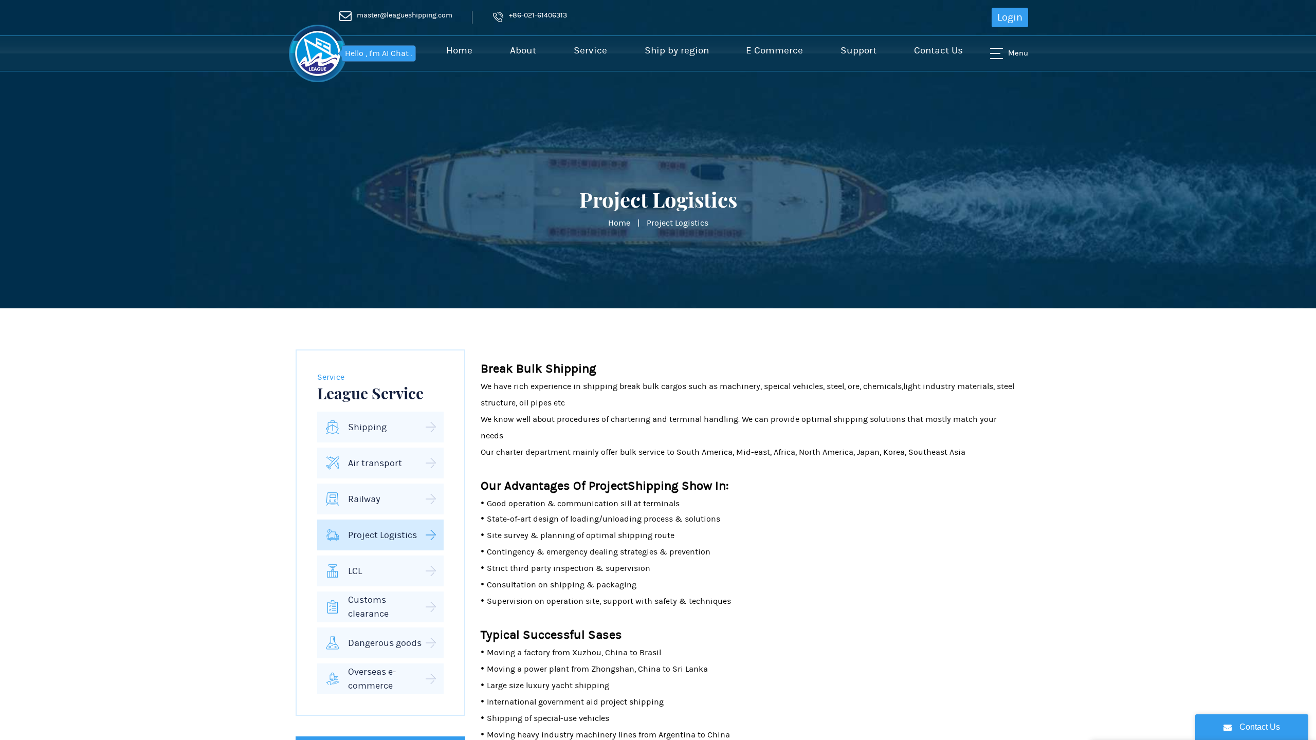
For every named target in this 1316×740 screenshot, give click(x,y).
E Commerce (774, 50)
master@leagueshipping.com (404, 15)
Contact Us (938, 50)
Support (858, 50)
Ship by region (677, 50)
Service (590, 50)
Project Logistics (677, 223)
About (523, 50)
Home (459, 50)
